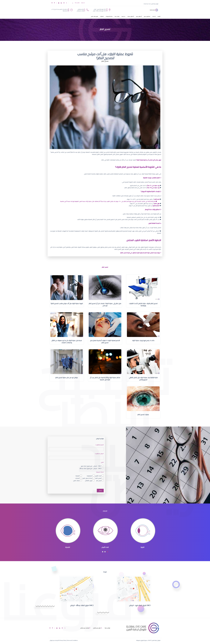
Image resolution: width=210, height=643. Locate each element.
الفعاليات (102, 16)
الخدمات (154, 16)
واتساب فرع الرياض (80, 11)
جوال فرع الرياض (81, 9)
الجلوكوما (89, 476)
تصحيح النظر (98, 478)
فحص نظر (98, 480)
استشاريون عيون (147, 16)
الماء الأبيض (98, 476)
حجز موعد (83, 2)
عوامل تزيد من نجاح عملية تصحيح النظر (66, 377)
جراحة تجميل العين (87, 478)
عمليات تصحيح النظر (143, 414)
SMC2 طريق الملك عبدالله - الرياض (99, 11)
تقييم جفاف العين (94, 16)
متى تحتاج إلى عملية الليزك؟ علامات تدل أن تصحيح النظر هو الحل (105, 304)
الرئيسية (159, 16)
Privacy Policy (63, 640)
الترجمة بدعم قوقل (54, 640)
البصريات (77, 478)
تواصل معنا (77, 2)
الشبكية (78, 476)
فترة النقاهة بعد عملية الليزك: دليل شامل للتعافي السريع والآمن (143, 378)
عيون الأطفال (88, 480)
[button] (107, 551)
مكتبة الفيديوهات (109, 16)
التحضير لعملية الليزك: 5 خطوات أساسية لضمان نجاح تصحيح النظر (105, 341)
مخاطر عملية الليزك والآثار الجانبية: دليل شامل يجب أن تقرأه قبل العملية (105, 378)
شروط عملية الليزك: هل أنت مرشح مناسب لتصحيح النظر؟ (67, 303)
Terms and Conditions (72, 640)
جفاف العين (76, 480)
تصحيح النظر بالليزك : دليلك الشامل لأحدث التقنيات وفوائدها (143, 304)
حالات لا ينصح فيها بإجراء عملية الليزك (143, 340)
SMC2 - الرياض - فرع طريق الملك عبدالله (90, 468)
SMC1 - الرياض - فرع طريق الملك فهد (91, 466)
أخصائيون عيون (139, 16)
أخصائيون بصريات (130, 16)
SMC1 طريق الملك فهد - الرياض (100, 9)
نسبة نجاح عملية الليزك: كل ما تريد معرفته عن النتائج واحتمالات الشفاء (67, 341)
